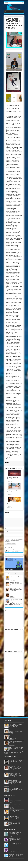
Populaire (7, 573)
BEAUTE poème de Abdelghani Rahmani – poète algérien (15, 789)
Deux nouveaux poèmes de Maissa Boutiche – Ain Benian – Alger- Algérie (16, 589)
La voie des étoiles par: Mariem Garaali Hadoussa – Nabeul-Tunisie (13, 478)
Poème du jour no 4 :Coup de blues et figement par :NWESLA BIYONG (16, 578)
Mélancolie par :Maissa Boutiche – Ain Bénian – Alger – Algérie (16, 583)
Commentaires (18, 573)
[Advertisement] (14, 693)
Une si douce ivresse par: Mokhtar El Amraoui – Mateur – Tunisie (13, 505)
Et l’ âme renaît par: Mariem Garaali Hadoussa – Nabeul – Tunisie (15, 823)
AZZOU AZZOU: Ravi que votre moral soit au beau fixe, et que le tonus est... (15, 845)
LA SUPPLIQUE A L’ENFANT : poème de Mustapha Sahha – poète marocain (16, 761)
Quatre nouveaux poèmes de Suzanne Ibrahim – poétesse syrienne (16, 595)
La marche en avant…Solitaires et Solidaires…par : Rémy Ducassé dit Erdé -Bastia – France (15, 768)
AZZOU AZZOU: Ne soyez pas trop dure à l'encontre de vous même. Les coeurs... (16, 855)
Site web (6, 535)
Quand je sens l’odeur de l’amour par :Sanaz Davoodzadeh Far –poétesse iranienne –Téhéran (15, 775)
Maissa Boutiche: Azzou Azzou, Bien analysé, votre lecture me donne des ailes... (15, 850)
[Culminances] (14, 7)
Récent (12, 573)
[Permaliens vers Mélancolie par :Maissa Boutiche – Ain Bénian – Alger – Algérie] (7, 584)
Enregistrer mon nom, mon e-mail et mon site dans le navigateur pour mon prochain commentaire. (14, 540)
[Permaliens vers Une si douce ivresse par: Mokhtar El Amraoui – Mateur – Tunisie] (14, 500)
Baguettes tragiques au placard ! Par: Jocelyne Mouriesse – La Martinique (15, 817)
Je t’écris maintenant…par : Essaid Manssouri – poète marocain (13, 492)
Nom (6, 528)
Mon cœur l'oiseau (9, 569)
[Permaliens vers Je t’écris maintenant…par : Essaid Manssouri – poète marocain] (14, 486)
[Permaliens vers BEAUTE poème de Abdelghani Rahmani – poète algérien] (6, 790)
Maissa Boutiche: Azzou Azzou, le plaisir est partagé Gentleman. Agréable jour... (15, 839)
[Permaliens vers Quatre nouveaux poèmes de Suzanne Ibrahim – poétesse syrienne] (7, 595)
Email (6, 531)
